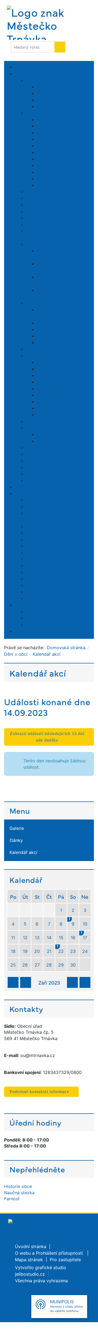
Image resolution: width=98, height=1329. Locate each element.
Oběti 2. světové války (60, 100)
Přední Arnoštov (53, 178)
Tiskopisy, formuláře (47, 565)
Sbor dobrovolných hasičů (64, 395)
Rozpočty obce (41, 532)
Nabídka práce (41, 480)
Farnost (33, 428)
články (32, 618)
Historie (45, 93)
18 (13, 951)
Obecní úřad (27, 493)
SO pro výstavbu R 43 (59, 323)
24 (85, 951)
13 (37, 937)
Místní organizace (44, 355)
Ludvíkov (46, 132)
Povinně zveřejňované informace (59, 578)
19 (25, 951)
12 (25, 937)
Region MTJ (49, 329)
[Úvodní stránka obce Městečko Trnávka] (38, 22)
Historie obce (18, 1186)
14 (49, 937)
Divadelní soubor (54, 368)
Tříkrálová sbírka (54, 441)
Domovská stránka (66, 647)
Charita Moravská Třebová (53, 454)
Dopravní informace (46, 467)
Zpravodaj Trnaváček (47, 224)
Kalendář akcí (40, 624)
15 (61, 937)
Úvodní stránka (30, 1246)
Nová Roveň (49, 145)
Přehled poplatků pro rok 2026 (58, 539)
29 (61, 965)
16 (73, 937)
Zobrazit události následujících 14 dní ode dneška (47, 736)
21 (49, 951)
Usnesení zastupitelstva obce (56, 559)
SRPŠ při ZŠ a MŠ (55, 388)
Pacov (43, 152)
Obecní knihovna (43, 218)
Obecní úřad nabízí (45, 585)
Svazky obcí (38, 303)
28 (49, 965)
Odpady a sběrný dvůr (49, 211)
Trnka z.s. (46, 382)
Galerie (33, 611)
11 (13, 937)
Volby (32, 598)
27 (37, 965)
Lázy (42, 126)
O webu (23, 1253)
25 (13, 965)
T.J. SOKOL (48, 401)
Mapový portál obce (47, 191)
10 (85, 924)
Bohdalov (46, 119)
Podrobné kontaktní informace (39, 1091)
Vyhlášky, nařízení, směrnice (55, 546)
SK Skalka (47, 408)
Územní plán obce (44, 198)
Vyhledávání (27, 631)
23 (73, 951)
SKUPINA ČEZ (40, 460)
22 (60, 949)
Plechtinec (47, 172)
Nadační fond (51, 434)
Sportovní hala (41, 349)
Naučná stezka (52, 86)
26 (25, 965)
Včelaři (44, 414)
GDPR (32, 572)
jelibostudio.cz (30, 1274)
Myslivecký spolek (56, 375)
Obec (20, 73)
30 (73, 965)
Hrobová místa (41, 552)
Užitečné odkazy (43, 447)
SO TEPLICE (49, 336)
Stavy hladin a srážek (48, 204)
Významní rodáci (54, 106)
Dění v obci (26, 605)
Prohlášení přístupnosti (60, 1253)
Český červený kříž (56, 362)
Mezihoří (45, 139)
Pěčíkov (45, 165)
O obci (32, 80)
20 (37, 951)
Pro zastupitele (65, 1259)
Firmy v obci (38, 421)
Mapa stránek (29, 487)
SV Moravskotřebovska (61, 342)
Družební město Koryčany (52, 473)
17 (84, 935)
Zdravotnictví (39, 244)
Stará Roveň (49, 185)
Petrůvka (46, 159)
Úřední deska (39, 500)
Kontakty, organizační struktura (58, 506)
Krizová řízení (40, 592)
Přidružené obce (43, 113)
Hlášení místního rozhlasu (52, 526)
